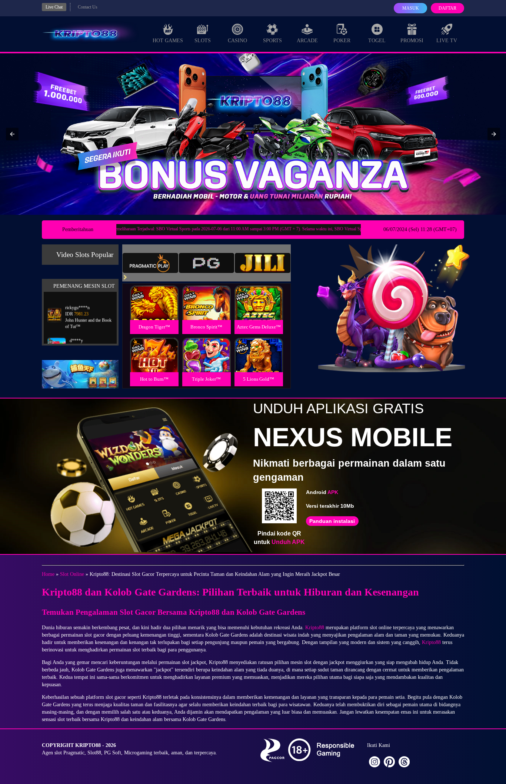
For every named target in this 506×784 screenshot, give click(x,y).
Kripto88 (314, 627)
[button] (12, 134)
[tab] (150, 263)
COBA (154, 294)
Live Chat (54, 7)
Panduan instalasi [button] (332, 521)
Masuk (410, 8)
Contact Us (87, 7)
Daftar (447, 8)
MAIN (154, 310)
